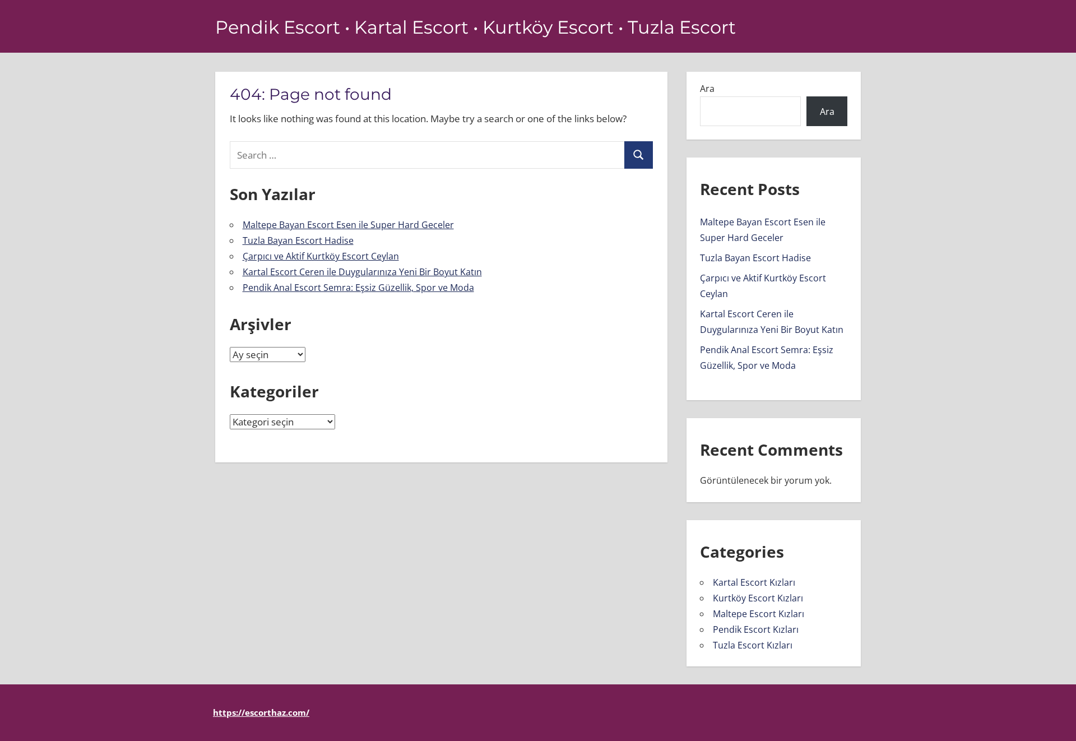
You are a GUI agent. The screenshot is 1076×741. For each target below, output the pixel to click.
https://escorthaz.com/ (261, 712)
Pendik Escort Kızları (756, 629)
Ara (707, 88)
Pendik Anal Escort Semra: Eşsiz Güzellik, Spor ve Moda (358, 287)
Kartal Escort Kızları (754, 582)
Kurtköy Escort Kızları (758, 598)
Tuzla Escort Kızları (752, 645)
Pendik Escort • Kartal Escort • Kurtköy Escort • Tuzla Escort (475, 27)
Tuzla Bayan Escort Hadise (298, 240)
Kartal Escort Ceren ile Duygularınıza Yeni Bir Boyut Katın (362, 272)
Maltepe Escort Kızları (758, 614)
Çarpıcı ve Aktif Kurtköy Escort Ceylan (321, 256)
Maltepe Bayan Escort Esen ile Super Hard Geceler (348, 225)
